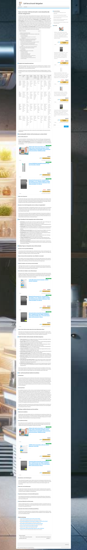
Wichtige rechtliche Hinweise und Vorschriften (26, 50)
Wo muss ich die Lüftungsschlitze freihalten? (60, 15)
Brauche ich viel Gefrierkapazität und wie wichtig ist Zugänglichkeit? (28, 37)
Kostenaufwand (23, 49)
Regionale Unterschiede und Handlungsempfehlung (28, 57)
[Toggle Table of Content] (39, 31)
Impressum (67, 544)
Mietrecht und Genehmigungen (25, 54)
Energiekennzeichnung (24, 52)
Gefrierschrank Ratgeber (33, 3)
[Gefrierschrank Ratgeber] (19, 5)
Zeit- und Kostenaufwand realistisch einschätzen (27, 47)
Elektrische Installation (24, 51)
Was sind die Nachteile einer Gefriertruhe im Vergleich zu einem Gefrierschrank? (34, 521)
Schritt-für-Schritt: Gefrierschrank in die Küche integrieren (28, 46)
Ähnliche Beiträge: (24, 58)
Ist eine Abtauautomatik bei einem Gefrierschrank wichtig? (30, 518)
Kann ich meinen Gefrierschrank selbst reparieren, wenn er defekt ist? (32, 528)
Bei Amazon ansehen (46, 158)
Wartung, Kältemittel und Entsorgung (26, 56)
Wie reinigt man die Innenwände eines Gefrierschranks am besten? (31, 523)
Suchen (66, 126)
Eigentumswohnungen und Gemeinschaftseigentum (28, 55)
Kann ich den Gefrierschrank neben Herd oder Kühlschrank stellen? (29, 45)
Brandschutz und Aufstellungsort (25, 53)
